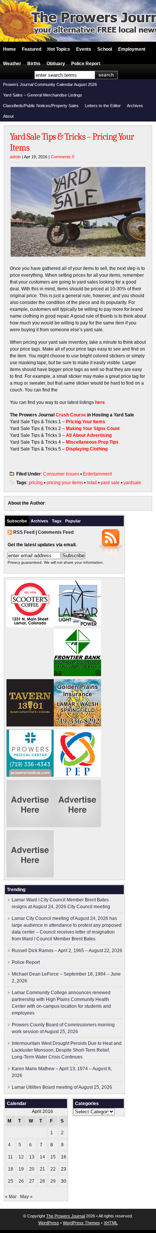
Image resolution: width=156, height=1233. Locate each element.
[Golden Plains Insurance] (77, 725)
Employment (131, 49)
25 (10, 1181)
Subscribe (17, 521)
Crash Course (71, 415)
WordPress (48, 1223)
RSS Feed (23, 532)
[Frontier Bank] (77, 674)
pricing (36, 482)
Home (9, 49)
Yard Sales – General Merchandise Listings (42, 95)
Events (83, 49)
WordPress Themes (81, 1223)
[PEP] (77, 775)
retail (92, 482)
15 (53, 1157)
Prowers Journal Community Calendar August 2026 (50, 84)
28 (42, 1181)
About (8, 116)
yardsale (132, 482)
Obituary (56, 63)
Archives (135, 105)
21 (42, 1169)
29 (53, 1181)
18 (10, 1169)
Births (34, 63)
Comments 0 (62, 156)
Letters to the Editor (103, 105)
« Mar (11, 1196)
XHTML (111, 1223)
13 (31, 1157)
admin (15, 156)
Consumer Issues (61, 474)
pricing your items (65, 482)
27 (31, 1181)
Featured (31, 49)
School (104, 49)
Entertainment (97, 474)
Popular (73, 521)
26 (21, 1181)
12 (21, 1157)
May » (26, 1196)
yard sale (110, 482)
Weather (12, 63)
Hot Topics (58, 49)
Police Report (85, 63)
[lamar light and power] (77, 624)
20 (31, 1169)
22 (53, 1169)
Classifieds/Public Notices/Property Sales (41, 105)
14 (42, 1157)
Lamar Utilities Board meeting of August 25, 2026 (62, 1087)
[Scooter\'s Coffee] (30, 625)
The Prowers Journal (65, 1216)
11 (10, 1157)
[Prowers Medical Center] (30, 775)
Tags (56, 521)
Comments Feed (55, 532)
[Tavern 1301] (30, 725)
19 (21, 1169)
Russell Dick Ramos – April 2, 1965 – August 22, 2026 (67, 950)
